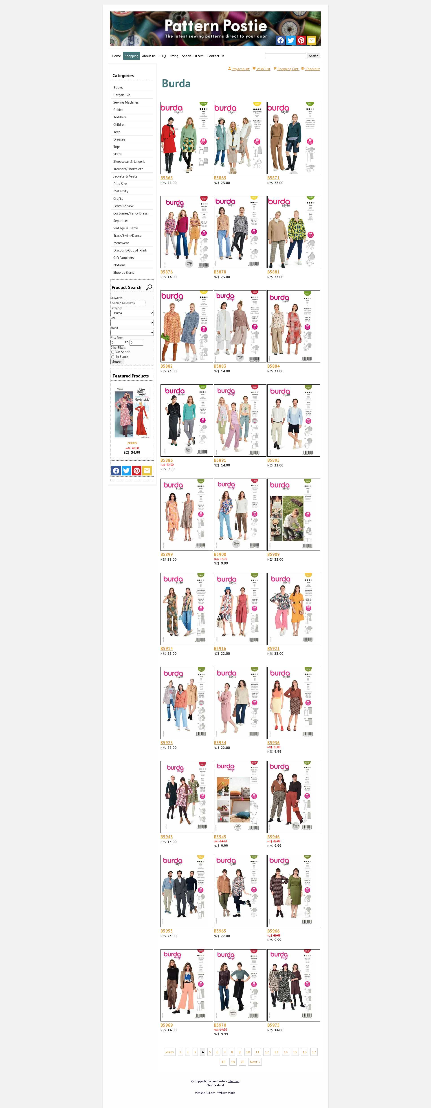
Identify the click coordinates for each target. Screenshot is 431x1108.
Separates (120, 220)
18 (224, 1062)
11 (257, 1052)
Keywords (116, 298)
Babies (118, 109)
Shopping (131, 56)
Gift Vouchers (123, 257)
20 (242, 1062)
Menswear (121, 243)
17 (314, 1052)
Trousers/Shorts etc (128, 169)
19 (233, 1062)
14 (286, 1052)
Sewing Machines (126, 102)
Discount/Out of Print (130, 250)
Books (118, 87)
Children (119, 124)
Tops (117, 146)
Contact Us (215, 56)
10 (248, 1052)
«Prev (169, 1052)
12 (267, 1052)
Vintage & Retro (125, 228)
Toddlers (119, 117)
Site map (233, 1081)
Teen (117, 132)
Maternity (120, 191)
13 (276, 1052)
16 (305, 1052)
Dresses (119, 139)
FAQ (162, 56)
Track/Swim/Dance (127, 235)
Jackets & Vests (125, 176)
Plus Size (120, 183)
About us (149, 56)
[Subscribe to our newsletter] (311, 41)
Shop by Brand (123, 272)
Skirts (117, 154)
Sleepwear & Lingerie (129, 161)
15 (295, 1052)
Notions (119, 265)
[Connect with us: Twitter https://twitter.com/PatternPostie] (291, 41)
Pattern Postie (216, 1081)
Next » (255, 1062)
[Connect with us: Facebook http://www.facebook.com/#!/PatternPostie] (280, 41)
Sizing (174, 56)
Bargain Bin (121, 95)
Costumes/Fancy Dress (130, 213)
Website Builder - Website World (215, 1093)
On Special (123, 351)
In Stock (121, 356)
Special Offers (193, 56)
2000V (132, 443)
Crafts (118, 198)
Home (116, 56)
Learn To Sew (123, 206)
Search (313, 56)
